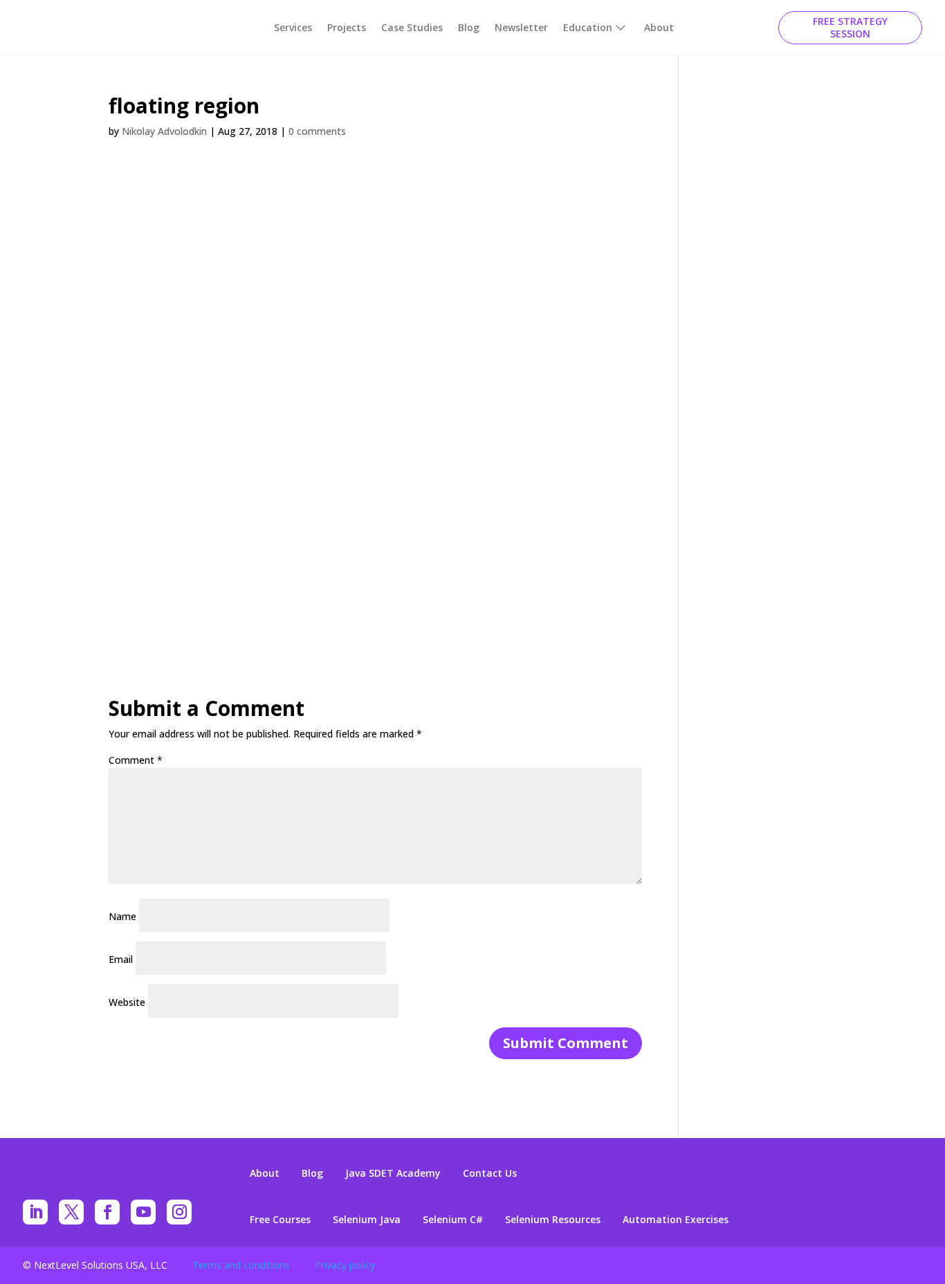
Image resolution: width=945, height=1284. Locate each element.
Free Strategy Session (850, 27)
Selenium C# (453, 1220)
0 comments (317, 131)
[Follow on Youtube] (143, 1212)
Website (127, 1002)
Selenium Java (367, 1220)
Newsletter (521, 27)
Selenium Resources (552, 1220)
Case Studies (412, 27)
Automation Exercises (675, 1220)
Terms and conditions (241, 1265)
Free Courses (280, 1220)
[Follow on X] (71, 1212)
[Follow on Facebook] (107, 1212)
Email (121, 959)
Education (587, 27)
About (659, 27)
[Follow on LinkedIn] (35, 1212)
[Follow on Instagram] (179, 1212)
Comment (136, 760)
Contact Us (490, 1173)
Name (122, 916)
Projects (346, 27)
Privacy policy (345, 1265)
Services (293, 27)
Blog (468, 27)
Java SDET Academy (393, 1173)
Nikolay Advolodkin (164, 131)
